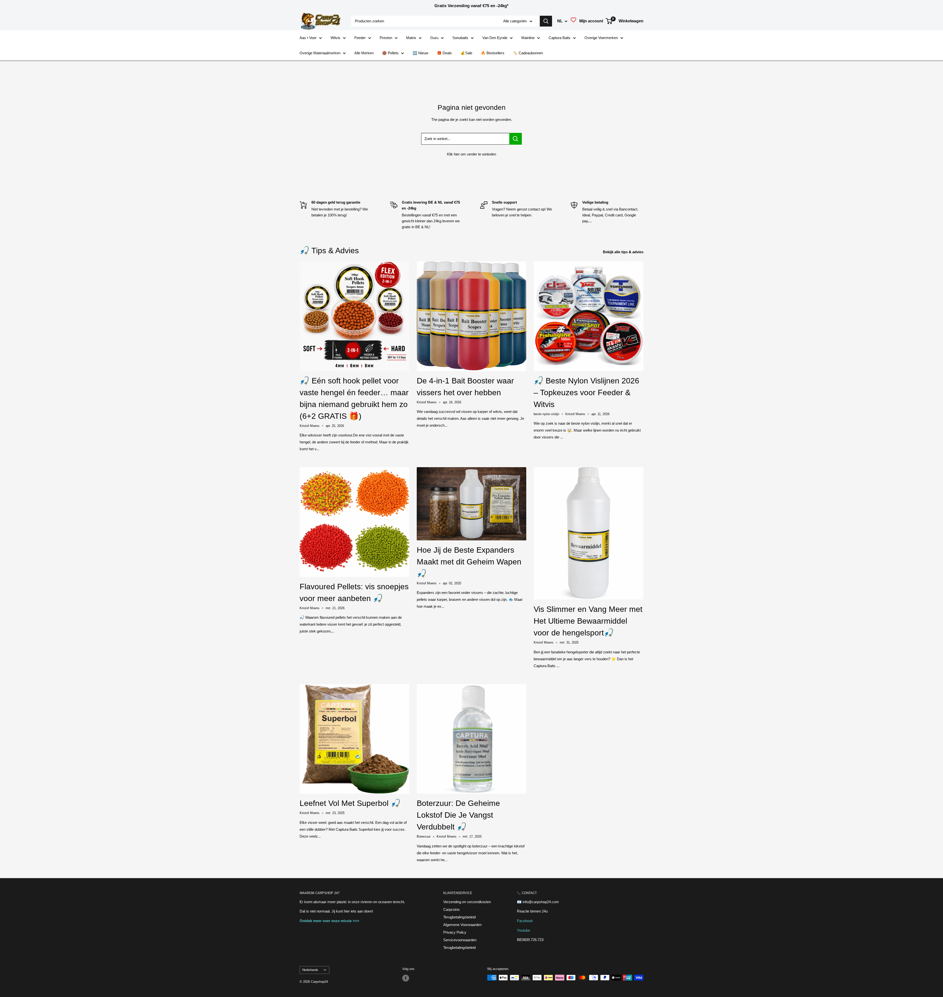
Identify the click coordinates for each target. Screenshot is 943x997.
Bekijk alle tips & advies (623, 252)
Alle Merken (364, 53)
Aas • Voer (308, 38)
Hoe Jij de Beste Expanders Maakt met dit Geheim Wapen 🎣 (469, 562)
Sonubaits (460, 38)
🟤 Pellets (390, 53)
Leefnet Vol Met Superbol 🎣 (350, 803)
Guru (434, 38)
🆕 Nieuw (420, 53)
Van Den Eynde (494, 38)
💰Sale (466, 53)
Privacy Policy (454, 932)
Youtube (523, 930)
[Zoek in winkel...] (515, 139)
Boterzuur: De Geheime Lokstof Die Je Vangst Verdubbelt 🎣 (458, 815)
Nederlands (310, 970)
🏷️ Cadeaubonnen (528, 53)
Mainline (528, 38)
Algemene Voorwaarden (462, 925)
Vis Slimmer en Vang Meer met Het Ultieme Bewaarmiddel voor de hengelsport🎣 (588, 621)
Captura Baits (559, 38)
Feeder (360, 38)
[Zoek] (546, 21)
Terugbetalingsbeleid (459, 917)
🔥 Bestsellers (492, 53)
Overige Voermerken (601, 38)
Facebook (525, 921)
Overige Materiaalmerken (320, 53)
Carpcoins (451, 909)
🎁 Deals (444, 53)
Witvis (335, 38)
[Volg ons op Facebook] (405, 978)
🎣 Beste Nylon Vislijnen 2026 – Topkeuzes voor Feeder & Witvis (586, 392)
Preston (386, 38)
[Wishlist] (573, 21)
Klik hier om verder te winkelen (471, 154)
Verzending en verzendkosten (467, 902)
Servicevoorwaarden (459, 940)
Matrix (411, 38)
